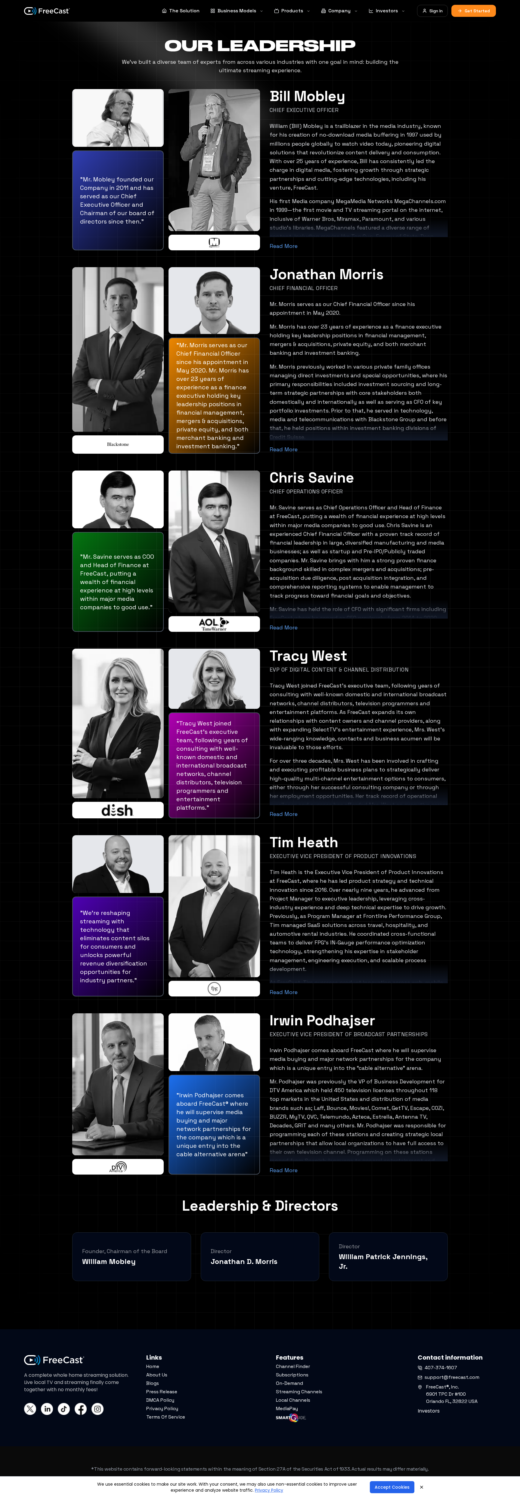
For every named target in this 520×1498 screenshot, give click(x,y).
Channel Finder (293, 1366)
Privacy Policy (162, 1408)
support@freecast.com (452, 1377)
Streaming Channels (299, 1391)
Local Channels (293, 1400)
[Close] (421, 1487)
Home (152, 1366)
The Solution (184, 11)
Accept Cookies (392, 1487)
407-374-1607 (441, 1367)
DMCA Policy (160, 1400)
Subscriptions (292, 1375)
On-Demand (289, 1383)
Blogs (152, 1383)
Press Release (161, 1391)
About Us (156, 1375)
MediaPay (287, 1408)
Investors (387, 11)
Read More (284, 245)
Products (292, 11)
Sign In (436, 11)
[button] (28, 1485)
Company (339, 11)
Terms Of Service (165, 1417)
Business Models (237, 11)
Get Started (477, 11)
